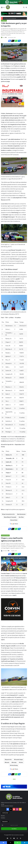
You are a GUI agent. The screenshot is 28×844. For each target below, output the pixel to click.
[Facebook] (9, 41)
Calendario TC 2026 (7, 18)
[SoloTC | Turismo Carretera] (11, 7)
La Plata (22, 517)
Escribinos (3, 818)
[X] (12, 41)
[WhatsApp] (15, 41)
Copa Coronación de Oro (9, 514)
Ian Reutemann (21, 514)
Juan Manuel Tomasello (10, 517)
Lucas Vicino (14, 520)
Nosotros (3, 815)
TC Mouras (4, 20)
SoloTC (4, 37)
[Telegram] (18, 41)
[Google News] (14, 523)
